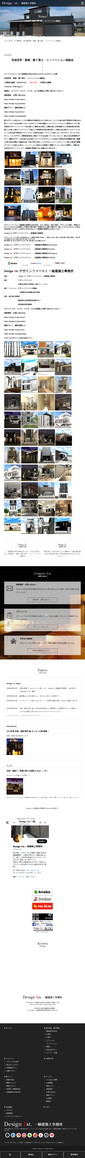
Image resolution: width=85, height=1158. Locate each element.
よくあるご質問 (51, 1080)
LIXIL (21, 1142)
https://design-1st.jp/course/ (16, 112)
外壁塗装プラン (11, 1068)
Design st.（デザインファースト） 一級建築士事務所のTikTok (29, 257)
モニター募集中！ (17, 41)
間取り (48, 1046)
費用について (11, 1083)
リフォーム (10, 1058)
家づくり (9, 1076)
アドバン (37, 1142)
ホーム (6, 41)
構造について (11, 1086)
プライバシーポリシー (14, 1116)
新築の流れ (10, 1080)
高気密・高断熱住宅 (13, 1089)
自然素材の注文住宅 (13, 1092)
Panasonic (29, 1142)
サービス (49, 1076)
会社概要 (9, 1107)
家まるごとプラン (12, 1065)
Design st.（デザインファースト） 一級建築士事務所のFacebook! (30, 245)
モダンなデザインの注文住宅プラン (18, 338)
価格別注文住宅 (51, 1031)
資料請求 (74, 1154)
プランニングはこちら (42, 627)
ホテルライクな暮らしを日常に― (18, 775)
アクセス (9, 1110)
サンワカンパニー (49, 1142)
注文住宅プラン (51, 1050)
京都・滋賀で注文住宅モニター (17, 736)
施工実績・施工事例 (53, 1028)
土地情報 (49, 1083)
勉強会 (31, 1154)
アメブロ (25, 265)
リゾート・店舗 (51, 1053)
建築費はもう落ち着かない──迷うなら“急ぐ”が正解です (39, 696)
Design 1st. (19, 589)
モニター (9, 1028)
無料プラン (52, 1154)
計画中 (48, 1034)
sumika (60, 1142)
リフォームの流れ (12, 1061)
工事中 (48, 1037)
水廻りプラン (11, 1071)
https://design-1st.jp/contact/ (16, 99)
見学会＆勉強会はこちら (42, 650)
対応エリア (50, 1086)
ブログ (47, 1107)
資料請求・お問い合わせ (42, 600)
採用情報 (9, 1113)
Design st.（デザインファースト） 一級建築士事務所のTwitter (29, 249)
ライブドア (47, 265)
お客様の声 (49, 1058)
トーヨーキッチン (10, 1142)
